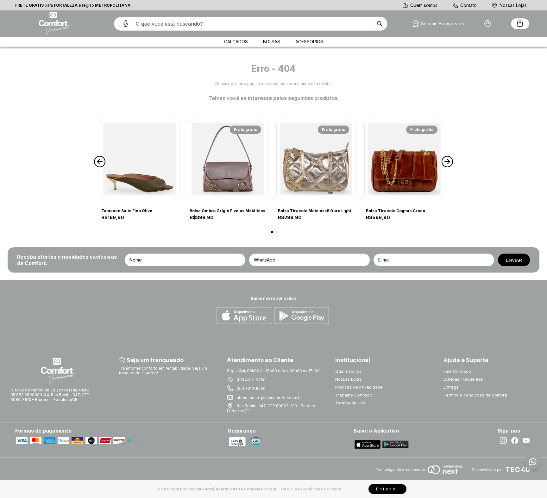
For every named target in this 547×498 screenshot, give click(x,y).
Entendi (387, 489)
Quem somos (423, 5)
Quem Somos (348, 371)
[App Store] (244, 316)
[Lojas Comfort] (53, 23)
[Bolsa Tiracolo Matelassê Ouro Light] (316, 159)
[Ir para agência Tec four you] (500, 470)
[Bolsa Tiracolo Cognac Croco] (404, 159)
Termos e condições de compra (475, 394)
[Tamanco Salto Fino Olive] (139, 159)
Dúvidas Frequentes (463, 379)
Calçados (236, 41)
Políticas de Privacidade (359, 387)
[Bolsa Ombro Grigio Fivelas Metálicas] (227, 159)
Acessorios (309, 41)
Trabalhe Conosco (353, 394)
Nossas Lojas (513, 5)
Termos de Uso (350, 402)
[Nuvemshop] (419, 474)
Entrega (451, 387)
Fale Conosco (457, 371)
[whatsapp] (533, 462)
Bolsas (271, 41)
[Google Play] (302, 316)
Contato (468, 5)
